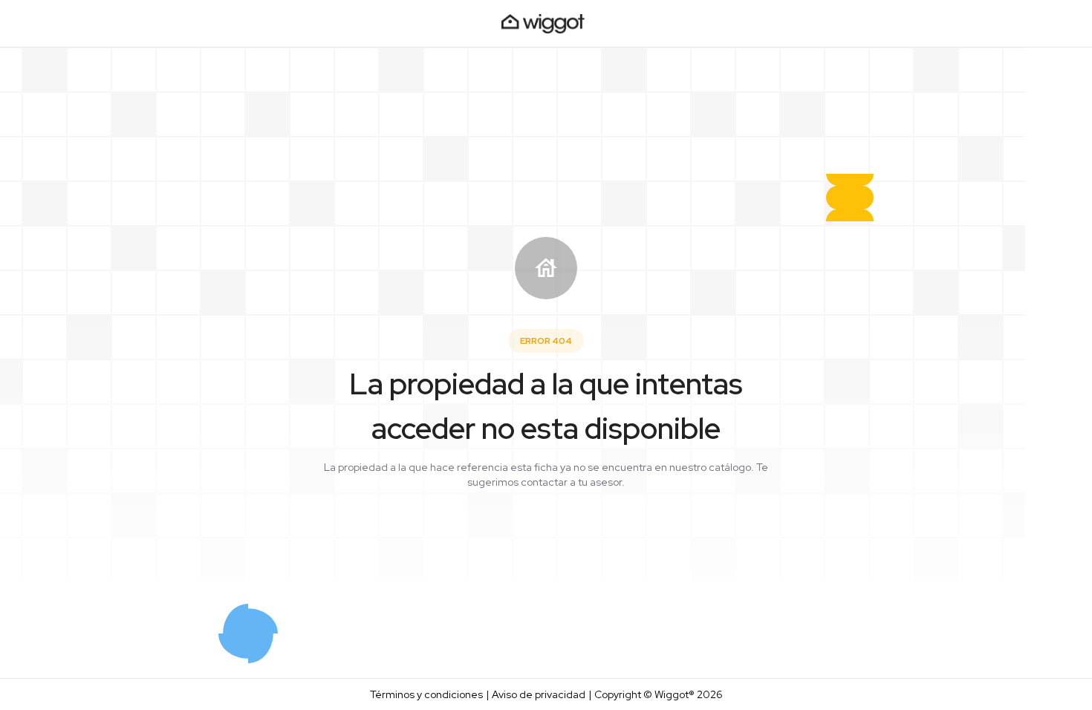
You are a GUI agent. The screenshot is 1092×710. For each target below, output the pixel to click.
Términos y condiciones (426, 694)
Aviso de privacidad (538, 694)
